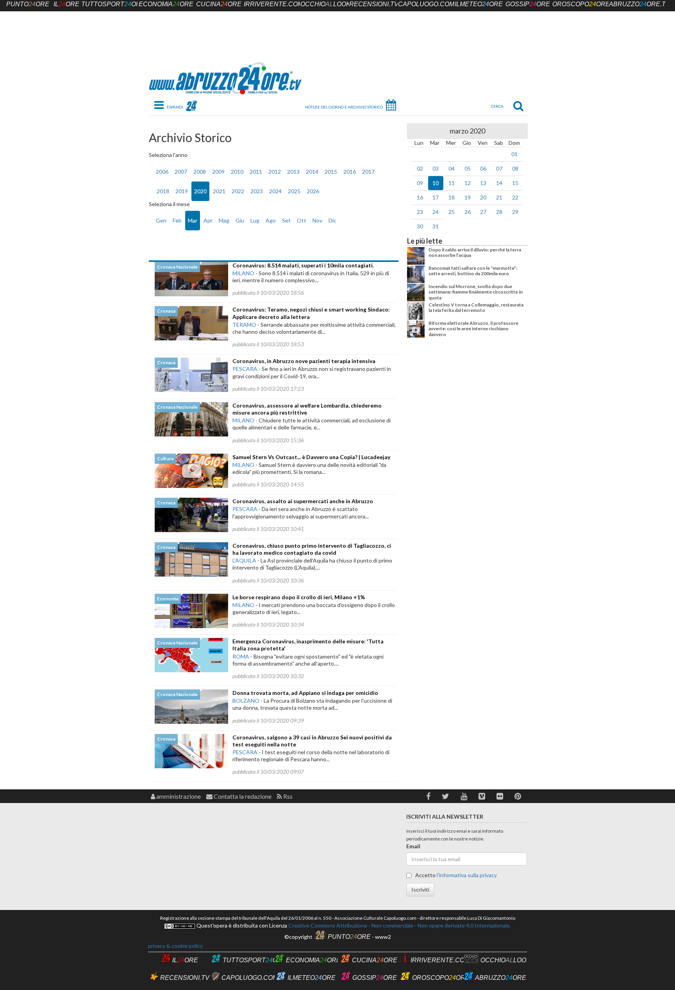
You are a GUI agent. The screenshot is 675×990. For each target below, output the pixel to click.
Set (286, 220)
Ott (301, 220)
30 (420, 226)
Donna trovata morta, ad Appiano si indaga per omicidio (305, 692)
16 (420, 197)
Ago (271, 220)
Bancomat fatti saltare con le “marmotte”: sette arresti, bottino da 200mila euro (473, 270)
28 (499, 211)
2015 (331, 171)
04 (451, 168)
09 (420, 183)
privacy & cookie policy (175, 945)
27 (483, 211)
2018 (163, 191)
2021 (219, 191)
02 (420, 168)
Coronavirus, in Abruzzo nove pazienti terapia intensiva (303, 361)
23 (420, 211)
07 (499, 168)
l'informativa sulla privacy (467, 875)
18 (451, 197)
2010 (237, 171)
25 (451, 211)
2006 (162, 171)
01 (514, 154)
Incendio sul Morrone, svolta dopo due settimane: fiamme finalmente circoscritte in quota (476, 292)
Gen (161, 220)
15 (515, 183)
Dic (332, 220)
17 (435, 197)
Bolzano (245, 700)
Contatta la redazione (241, 796)
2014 (312, 171)
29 (515, 211)
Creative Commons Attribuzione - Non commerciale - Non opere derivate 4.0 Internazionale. (399, 925)
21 (499, 197)
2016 (349, 171)
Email (413, 846)
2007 (181, 171)
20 (483, 197)
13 (483, 183)
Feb (177, 220)
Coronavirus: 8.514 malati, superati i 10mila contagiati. (303, 265)
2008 (199, 171)
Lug (254, 220)
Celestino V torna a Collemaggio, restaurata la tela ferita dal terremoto (476, 307)
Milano (243, 273)
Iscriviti (420, 889)
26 (467, 211)
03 (435, 168)
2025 (294, 191)
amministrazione (178, 796)
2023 (256, 191)
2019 (181, 191)
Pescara (244, 368)
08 (515, 168)
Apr (208, 220)
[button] (428, 796)
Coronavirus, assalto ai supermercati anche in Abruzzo (302, 501)
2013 (293, 171)
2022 (238, 191)
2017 (368, 171)
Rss (287, 796)
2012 (274, 171)
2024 (275, 191)
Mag (224, 220)
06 (483, 168)
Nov (317, 220)
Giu (240, 220)
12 (467, 183)
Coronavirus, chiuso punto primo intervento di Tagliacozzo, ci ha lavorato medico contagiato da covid (311, 549)
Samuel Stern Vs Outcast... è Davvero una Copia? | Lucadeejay (311, 457)
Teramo (244, 324)
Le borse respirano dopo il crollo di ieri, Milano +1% (298, 597)
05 (467, 168)
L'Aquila (244, 560)
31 (435, 226)
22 (515, 197)
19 (467, 197)
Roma (240, 656)
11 (451, 183)
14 (499, 183)
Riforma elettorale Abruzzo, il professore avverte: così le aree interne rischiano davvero (473, 328)
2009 (218, 171)
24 (435, 211)
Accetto (455, 875)
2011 (256, 171)
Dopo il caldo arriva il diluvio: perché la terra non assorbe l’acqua (475, 252)
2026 (313, 191)
